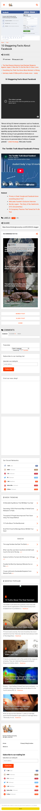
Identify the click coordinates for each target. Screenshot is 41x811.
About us (5, 746)
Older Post (20, 318)
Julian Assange (13, 142)
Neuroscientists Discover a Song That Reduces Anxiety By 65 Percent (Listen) (20, 679)
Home (2, 42)
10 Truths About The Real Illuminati (19, 600)
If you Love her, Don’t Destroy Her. (19, 627)
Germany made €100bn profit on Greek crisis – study (20, 73)
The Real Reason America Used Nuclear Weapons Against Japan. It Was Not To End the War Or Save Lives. (20, 66)
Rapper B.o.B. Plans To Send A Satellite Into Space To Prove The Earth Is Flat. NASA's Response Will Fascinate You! (20, 249)
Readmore (25, 608)
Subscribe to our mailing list (10, 361)
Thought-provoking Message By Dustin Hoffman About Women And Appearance (19, 285)
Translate (25, 350)
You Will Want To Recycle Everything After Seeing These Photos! (20, 302)
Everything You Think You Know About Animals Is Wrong (21, 70)
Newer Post (20, 313)
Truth (7, 42)
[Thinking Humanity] (10, 5)
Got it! (20, 808)
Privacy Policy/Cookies (26, 743)
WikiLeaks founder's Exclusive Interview (22, 201)
